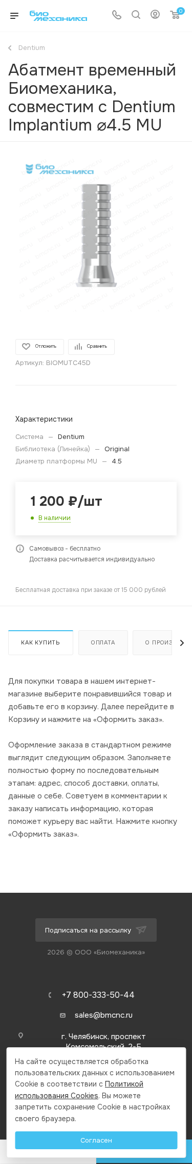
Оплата (103, 642)
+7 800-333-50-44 (98, 995)
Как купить (40, 642)
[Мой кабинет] (155, 16)
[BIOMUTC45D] (96, 235)
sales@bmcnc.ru (104, 1015)
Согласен (96, 1140)
